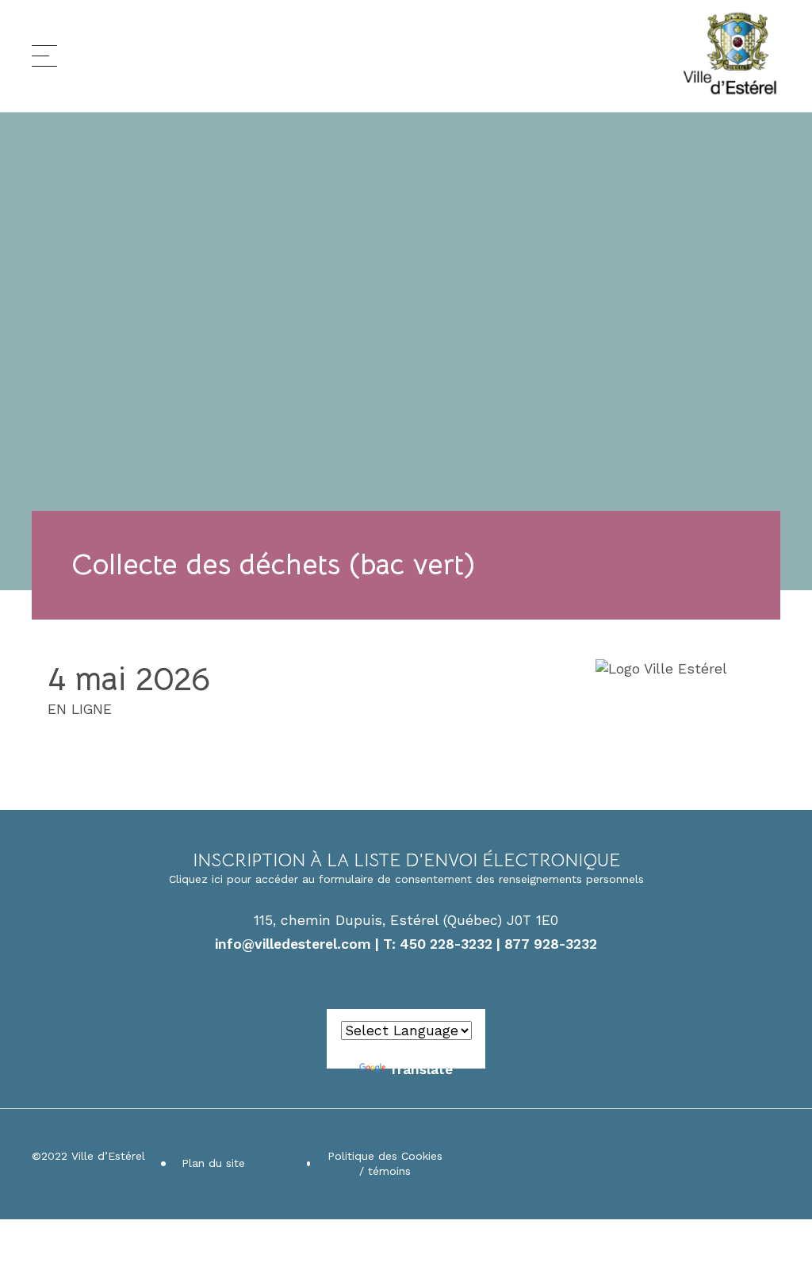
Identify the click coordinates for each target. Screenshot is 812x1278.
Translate (421, 1069)
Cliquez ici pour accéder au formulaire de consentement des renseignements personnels (406, 879)
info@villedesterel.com (293, 944)
